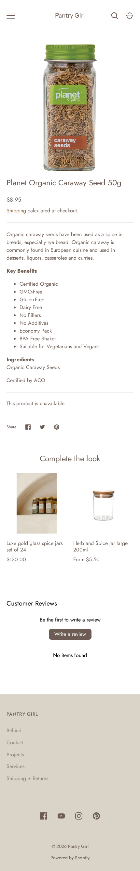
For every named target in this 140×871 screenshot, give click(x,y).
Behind (14, 730)
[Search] (114, 15)
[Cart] (129, 15)
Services (15, 766)
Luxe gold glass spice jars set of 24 (35, 546)
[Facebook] (43, 816)
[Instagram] (79, 816)
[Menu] (11, 15)
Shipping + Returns (27, 778)
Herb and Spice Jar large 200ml (100, 546)
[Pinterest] (96, 816)
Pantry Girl (70, 15)
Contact (15, 742)
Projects (15, 754)
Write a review (70, 634)
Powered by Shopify (70, 857)
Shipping (16, 210)
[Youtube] (61, 816)
